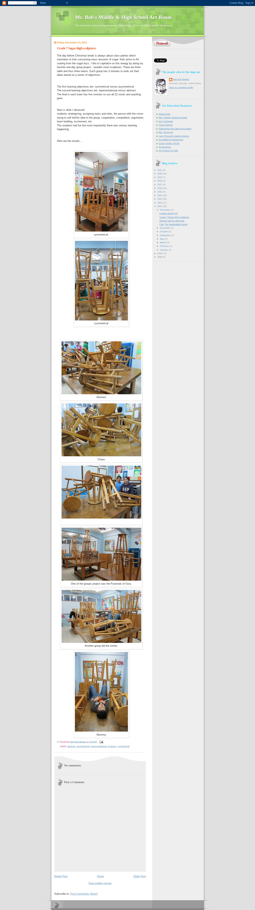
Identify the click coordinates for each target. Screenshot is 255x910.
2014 (160, 195)
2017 (160, 184)
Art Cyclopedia (166, 121)
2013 (160, 199)
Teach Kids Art (166, 125)
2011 (160, 206)
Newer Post (61, 876)
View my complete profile (181, 87)
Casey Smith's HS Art (169, 143)
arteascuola (164, 114)
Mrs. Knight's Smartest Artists (173, 117)
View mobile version (100, 883)
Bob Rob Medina (181, 79)
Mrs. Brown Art (166, 132)
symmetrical (123, 746)
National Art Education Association (175, 128)
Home (100, 876)
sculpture (111, 746)
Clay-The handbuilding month (173, 224)
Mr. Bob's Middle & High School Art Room (123, 17)
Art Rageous (165, 147)
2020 (160, 173)
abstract (71, 746)
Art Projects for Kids (168, 150)
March (163, 242)
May (162, 239)
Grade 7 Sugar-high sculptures (174, 217)
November (165, 228)
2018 (160, 181)
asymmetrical (82, 746)
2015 (160, 192)
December (165, 210)
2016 (160, 188)
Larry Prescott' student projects (174, 136)
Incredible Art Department (171, 139)
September (165, 235)
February (165, 246)
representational (98, 746)
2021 (160, 170)
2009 (160, 257)
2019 (160, 177)
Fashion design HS (168, 213)
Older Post (139, 876)
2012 (160, 202)
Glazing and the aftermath (171, 221)
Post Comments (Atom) (84, 893)
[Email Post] (101, 742)
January (164, 250)
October (164, 231)
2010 (160, 253)
